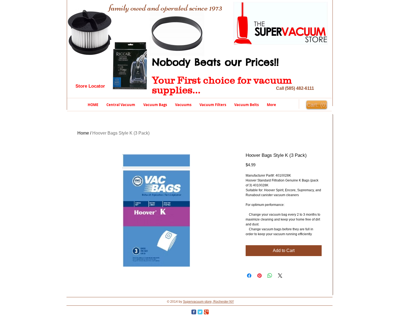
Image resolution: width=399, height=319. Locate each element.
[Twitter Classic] (200, 312)
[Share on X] (280, 275)
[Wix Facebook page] (193, 312)
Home (83, 133)
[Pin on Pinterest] (259, 275)
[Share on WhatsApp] (270, 275)
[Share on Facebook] (249, 275)
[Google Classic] (206, 312)
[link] (316, 105)
